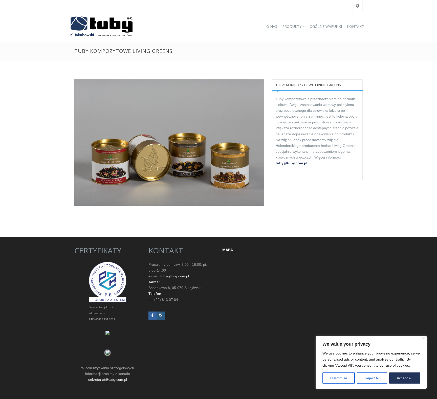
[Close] (423, 338)
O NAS (271, 26)
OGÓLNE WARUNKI (326, 26)
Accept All (404, 378)
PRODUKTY (291, 26)
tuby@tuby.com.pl (291, 163)
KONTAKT (355, 26)
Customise (338, 378)
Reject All (372, 378)
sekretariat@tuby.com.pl (107, 380)
